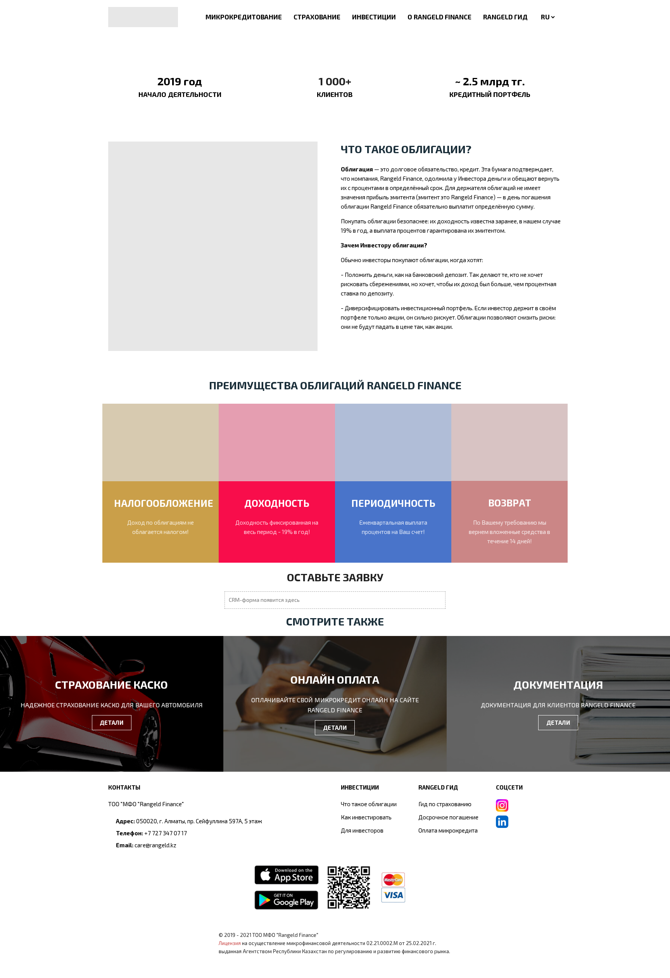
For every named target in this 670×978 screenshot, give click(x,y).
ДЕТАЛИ (111, 722)
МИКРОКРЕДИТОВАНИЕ (243, 17)
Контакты (124, 787)
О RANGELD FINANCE (439, 17)
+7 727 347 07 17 (165, 832)
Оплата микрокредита (448, 830)
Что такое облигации (369, 803)
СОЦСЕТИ (509, 787)
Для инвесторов (362, 830)
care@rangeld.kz (155, 844)
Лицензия (230, 943)
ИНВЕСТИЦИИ (374, 17)
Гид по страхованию (444, 803)
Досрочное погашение (448, 817)
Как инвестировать (366, 817)
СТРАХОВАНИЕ (317, 17)
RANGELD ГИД (505, 17)
